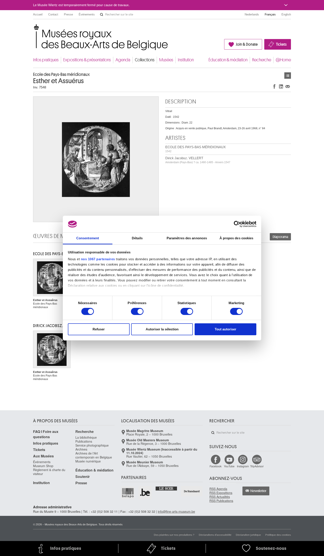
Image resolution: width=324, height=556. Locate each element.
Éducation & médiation (228, 60)
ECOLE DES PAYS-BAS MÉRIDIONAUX (195, 149)
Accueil (38, 14)
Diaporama (280, 237)
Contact (53, 14)
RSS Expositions (220, 493)
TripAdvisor (257, 466)
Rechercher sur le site (101, 14)
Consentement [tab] (87, 238)
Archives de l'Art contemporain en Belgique (93, 455)
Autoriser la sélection (162, 329)
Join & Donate (247, 44)
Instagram (243, 466)
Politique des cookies (278, 534)
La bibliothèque (86, 437)
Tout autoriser (225, 329)
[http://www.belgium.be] (145, 493)
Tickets (281, 44)
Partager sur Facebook (274, 86)
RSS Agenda (218, 489)
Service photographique (92, 445)
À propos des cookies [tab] (236, 238)
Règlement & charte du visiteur (49, 472)
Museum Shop (43, 466)
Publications (83, 441)
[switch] (137, 311)
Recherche (261, 60)
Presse (68, 14)
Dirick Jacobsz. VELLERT (197, 160)
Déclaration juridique (248, 534)
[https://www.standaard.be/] (192, 491)
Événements (87, 14)
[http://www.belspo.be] (128, 493)
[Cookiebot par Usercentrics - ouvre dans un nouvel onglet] (237, 224)
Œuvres (287, 75)
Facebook (216, 466)
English (286, 14)
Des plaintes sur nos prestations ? (174, 534)
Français (270, 14)
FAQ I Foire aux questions (45, 434)
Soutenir (82, 476)
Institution (186, 60)
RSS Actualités (219, 497)
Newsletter (258, 491)
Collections (145, 60)
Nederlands (252, 14)
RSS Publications (221, 501)
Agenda (122, 60)
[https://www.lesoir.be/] (166, 488)
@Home (283, 60)
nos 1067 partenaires (98, 259)
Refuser (99, 329)
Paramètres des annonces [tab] (187, 238)
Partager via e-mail (287, 86)
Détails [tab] (137, 238)
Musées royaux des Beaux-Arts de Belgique (33, 28)
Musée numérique (88, 461)
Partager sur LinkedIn (281, 86)
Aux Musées (43, 456)
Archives (81, 449)
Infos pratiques (46, 60)
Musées (166, 60)
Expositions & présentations (87, 60)
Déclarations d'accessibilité (215, 534)
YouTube (229, 466)
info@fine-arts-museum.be (176, 511)
